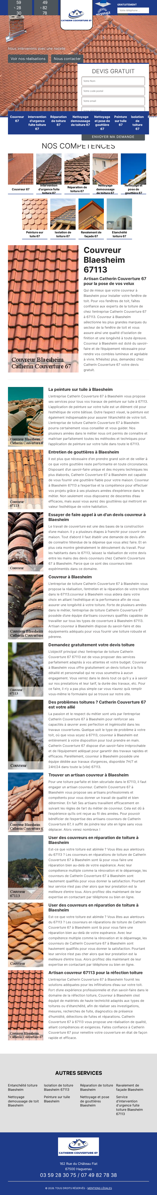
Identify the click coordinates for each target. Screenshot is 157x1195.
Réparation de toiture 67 (58, 121)
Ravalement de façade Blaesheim (129, 1087)
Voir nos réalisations (28, 59)
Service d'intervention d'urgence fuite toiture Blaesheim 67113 (129, 1105)
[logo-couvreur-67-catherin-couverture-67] (78, 1146)
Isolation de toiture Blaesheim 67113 (58, 1087)
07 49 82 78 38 (99, 1175)
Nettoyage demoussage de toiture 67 (80, 121)
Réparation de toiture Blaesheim (96, 1087)
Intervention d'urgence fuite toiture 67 (37, 123)
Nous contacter (67, 59)
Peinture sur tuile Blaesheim (57, 1099)
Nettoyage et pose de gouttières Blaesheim (94, 1101)
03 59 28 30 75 (58, 1175)
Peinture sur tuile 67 (120, 121)
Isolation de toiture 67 (137, 123)
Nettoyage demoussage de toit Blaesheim (23, 1101)
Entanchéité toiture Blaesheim (22, 1087)
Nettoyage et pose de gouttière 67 (102, 123)
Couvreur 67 (17, 119)
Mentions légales (99, 1188)
